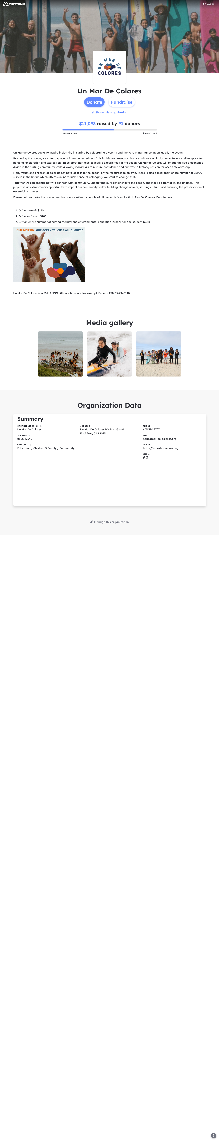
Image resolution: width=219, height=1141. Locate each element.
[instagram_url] (147, 457)
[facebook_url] (144, 457)
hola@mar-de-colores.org (159, 438)
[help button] (213, 1135)
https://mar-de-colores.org (160, 448)
